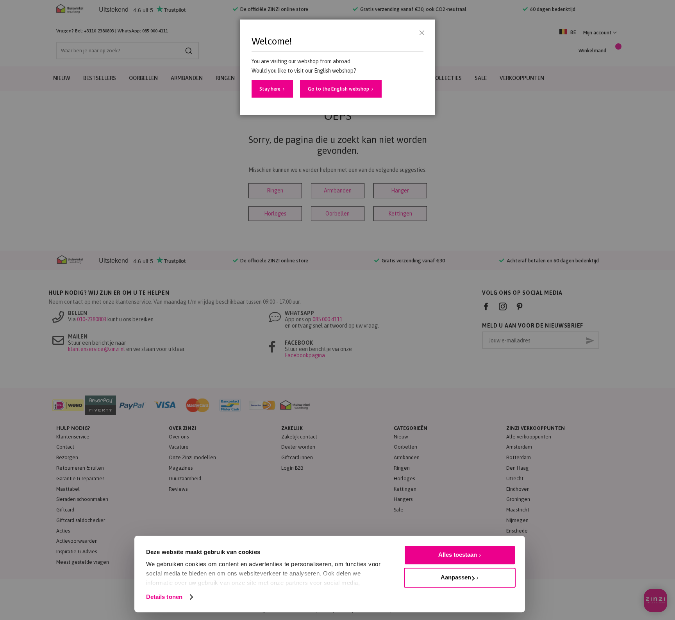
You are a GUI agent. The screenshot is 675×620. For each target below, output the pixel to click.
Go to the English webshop (338, 89)
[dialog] (337, 310)
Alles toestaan (457, 554)
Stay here (269, 89)
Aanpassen (456, 577)
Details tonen (164, 596)
